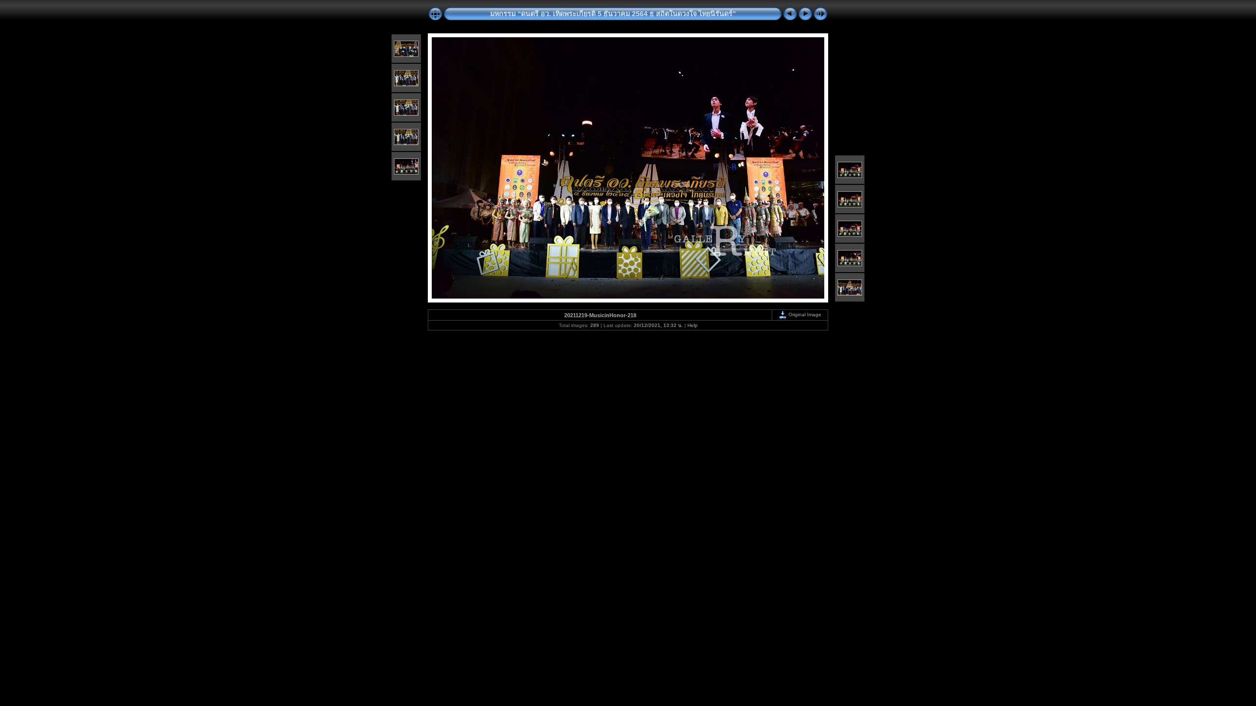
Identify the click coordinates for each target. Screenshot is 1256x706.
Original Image (804, 314)
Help (692, 325)
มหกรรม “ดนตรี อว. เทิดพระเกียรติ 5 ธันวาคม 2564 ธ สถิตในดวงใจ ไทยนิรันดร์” (613, 14)
